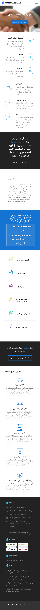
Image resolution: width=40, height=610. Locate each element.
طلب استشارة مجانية (20, 162)
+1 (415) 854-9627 (22, 239)
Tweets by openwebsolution (15, 560)
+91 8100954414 (22, 228)
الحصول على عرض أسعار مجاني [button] (19, 22)
